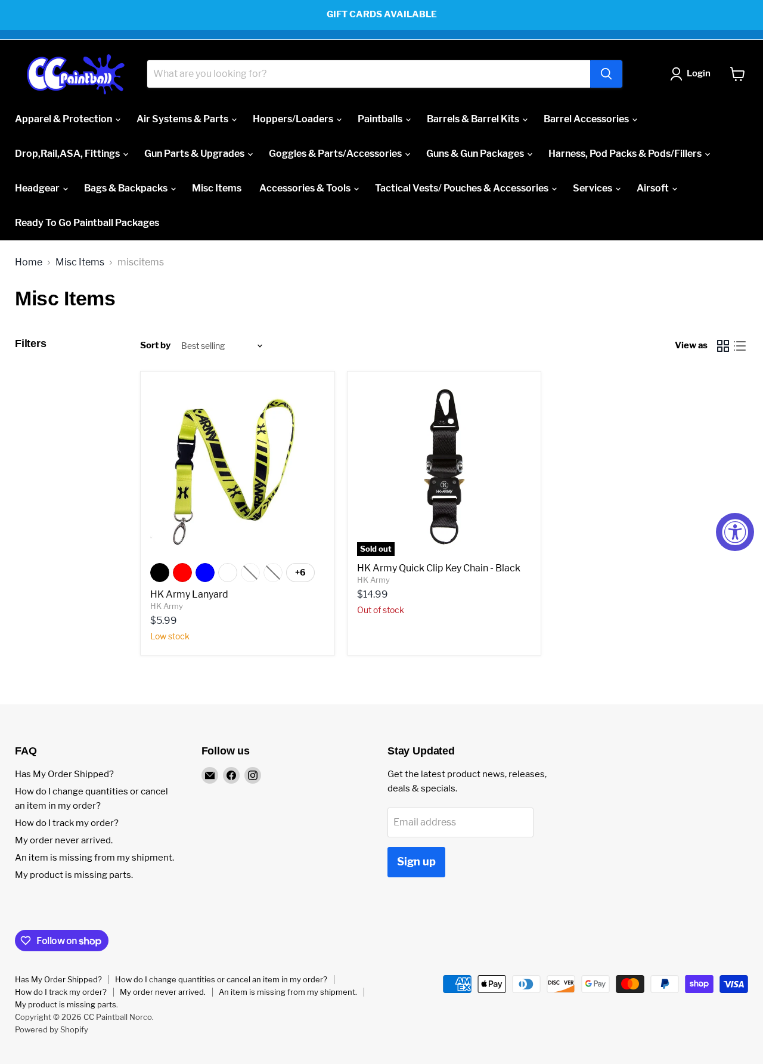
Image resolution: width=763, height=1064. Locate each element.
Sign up (416, 861)
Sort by (155, 346)
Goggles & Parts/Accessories (336, 153)
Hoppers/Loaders (294, 119)
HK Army (166, 606)
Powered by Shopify (51, 1029)
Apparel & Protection (64, 119)
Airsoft (654, 188)
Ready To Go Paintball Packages (87, 222)
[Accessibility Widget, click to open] (735, 532)
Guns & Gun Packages (476, 153)
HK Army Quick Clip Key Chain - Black (438, 568)
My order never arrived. (64, 840)
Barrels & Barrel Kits (474, 119)
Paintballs (381, 119)
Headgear (38, 188)
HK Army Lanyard (189, 594)
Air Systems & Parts (183, 119)
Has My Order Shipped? (64, 774)
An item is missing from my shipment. (94, 857)
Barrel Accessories (587, 119)
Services (593, 188)
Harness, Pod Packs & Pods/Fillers (625, 153)
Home (28, 262)
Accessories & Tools (305, 188)
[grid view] (723, 346)
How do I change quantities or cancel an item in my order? (221, 979)
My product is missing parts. (74, 875)
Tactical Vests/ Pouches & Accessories (462, 188)
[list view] (739, 346)
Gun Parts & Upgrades (195, 153)
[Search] (606, 74)
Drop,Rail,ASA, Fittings (68, 153)
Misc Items (216, 188)
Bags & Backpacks (126, 188)
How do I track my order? (67, 823)
